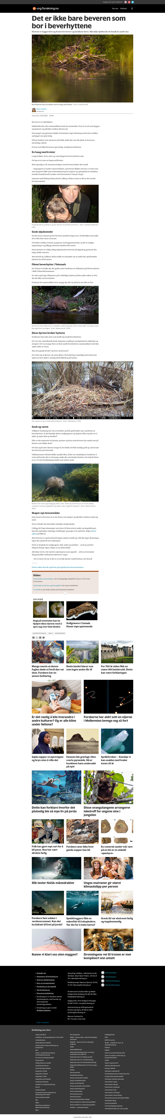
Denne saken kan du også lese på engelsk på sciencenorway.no (58, 567)
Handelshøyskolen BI (42, 1065)
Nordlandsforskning (76, 1075)
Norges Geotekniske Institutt (79, 1078)
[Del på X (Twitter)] (36, 637)
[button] (125, 2)
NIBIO (37, 1102)
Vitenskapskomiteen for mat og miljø (116, 1108)
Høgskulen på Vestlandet (43, 1079)
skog (51, 633)
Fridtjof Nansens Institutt (43, 1063)
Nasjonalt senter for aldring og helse (81, 1057)
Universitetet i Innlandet (112, 1087)
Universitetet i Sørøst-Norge (113, 1095)
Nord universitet (75, 1072)
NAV (36, 1100)
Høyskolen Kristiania (41, 1081)
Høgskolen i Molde (41, 1071)
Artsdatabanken (40, 1040)
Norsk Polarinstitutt (76, 1091)
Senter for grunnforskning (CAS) (115, 1053)
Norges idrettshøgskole (77, 1088)
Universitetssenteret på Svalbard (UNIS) (117, 1098)
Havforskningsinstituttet (43, 1068)
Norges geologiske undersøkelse (80, 1086)
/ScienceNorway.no (112, 985)
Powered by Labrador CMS (82, 1117)
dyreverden (60, 633)
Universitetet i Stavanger (112, 1092)
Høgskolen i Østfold (41, 1073)
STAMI (107, 1060)
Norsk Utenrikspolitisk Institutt (80, 1099)
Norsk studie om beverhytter (43, 579)
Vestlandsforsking (110, 1100)
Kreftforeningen (40, 1090)
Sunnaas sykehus (110, 1068)
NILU (37, 1110)
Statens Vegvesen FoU (111, 1063)
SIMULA (107, 1047)
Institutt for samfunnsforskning (45, 1084)
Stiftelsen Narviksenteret (112, 1065)
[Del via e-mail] (43, 637)
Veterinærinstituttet (111, 1103)
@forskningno (111, 973)
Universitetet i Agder (111, 1081)
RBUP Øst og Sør (110, 1040)
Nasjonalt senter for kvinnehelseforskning (83, 1062)
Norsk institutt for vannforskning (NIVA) (82, 1104)
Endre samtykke (43, 1022)
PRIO (106, 1037)
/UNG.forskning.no (112, 981)
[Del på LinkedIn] (40, 637)
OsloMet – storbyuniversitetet (79, 1107)
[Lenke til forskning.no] (70, 7)
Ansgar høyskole (40, 1034)
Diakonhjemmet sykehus (43, 1042)
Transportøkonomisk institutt (114, 1076)
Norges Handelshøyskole (78, 1080)
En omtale (36, 589)
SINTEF (107, 1050)
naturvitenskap (39, 633)
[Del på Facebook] (33, 637)
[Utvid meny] (132, 8)
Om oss (115, 8)
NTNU (72, 1047)
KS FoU (37, 1087)
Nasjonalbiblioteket (76, 1049)
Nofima (72, 1070)
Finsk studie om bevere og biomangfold (47, 585)
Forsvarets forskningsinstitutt (44, 1057)
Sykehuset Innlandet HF (112, 1071)
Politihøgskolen (110, 1034)
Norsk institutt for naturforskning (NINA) (82, 1102)
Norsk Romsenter (75, 1096)
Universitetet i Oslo (110, 1090)
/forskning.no (110, 977)
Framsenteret (39, 1060)
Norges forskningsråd (77, 1083)
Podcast (123, 8)
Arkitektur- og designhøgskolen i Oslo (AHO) (49, 1037)
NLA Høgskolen (75, 1034)
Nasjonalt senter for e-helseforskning (81, 1059)
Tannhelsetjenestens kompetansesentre (117, 1073)
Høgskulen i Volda (41, 1076)
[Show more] (65, 593)
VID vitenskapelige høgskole (114, 1106)
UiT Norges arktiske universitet (114, 1079)
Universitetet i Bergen (111, 1084)
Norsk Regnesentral (76, 1094)
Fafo (36, 1050)
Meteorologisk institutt (42, 1097)
